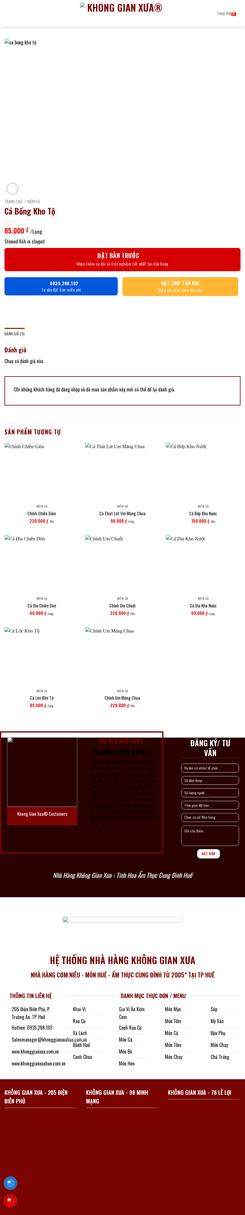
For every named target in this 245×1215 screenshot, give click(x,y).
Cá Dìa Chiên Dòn (41, 606)
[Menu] (8, 13)
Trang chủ (13, 201)
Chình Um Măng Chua (122, 698)
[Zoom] (12, 189)
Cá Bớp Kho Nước (203, 513)
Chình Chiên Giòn (41, 513)
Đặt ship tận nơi (180, 283)
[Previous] (13, 780)
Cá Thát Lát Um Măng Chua (122, 513)
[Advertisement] (122, 1089)
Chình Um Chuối (122, 606)
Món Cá (34, 201)
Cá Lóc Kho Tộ (41, 698)
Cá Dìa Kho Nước (203, 606)
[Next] (71, 780)
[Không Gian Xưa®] (122, 13)
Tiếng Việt (224, 13)
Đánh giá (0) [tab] (14, 334)
